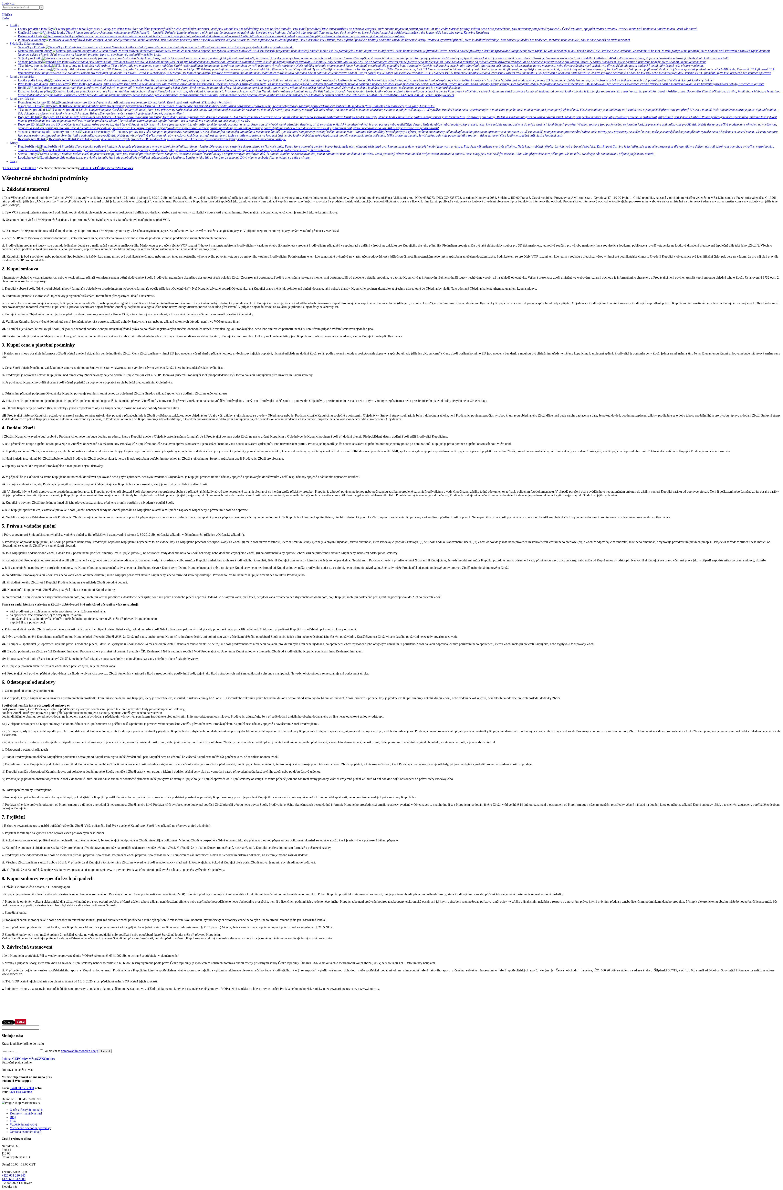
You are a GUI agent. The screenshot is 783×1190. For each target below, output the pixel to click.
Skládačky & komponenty (26, 43)
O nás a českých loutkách (19, 168)
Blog (13, 1117)
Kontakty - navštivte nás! (26, 1113)
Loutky (14, 25)
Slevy (13, 161)
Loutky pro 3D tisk (22, 98)
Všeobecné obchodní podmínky (30, 1128)
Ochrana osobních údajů (25, 1131)
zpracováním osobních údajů (79, 1051)
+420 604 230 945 (20, 1091)
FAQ (13, 1120)
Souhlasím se (70, 1051)
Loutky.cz (8, 3)
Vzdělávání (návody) (23, 1124)
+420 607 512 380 (22, 1088)
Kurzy (14, 142)
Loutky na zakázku (22, 76)
